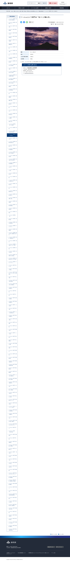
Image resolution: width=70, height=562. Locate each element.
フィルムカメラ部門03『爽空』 (13, 54)
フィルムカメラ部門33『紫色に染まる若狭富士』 (13, 19)
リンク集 (53, 552)
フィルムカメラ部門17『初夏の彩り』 (13, 103)
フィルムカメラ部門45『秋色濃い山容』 (13, 198)
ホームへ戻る (61, 534)
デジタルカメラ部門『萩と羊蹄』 (13, 277)
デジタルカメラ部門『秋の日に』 (13, 337)
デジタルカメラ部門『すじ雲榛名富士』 (13, 44)
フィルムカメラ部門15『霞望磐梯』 (13, 96)
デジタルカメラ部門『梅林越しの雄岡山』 (13, 445)
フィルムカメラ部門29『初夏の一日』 (13, 145)
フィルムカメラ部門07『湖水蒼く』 (13, 68)
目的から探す (22, 7)
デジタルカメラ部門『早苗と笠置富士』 (13, 414)
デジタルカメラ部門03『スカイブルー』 (13, 226)
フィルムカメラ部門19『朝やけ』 (13, 110)
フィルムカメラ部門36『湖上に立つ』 (13, 166)
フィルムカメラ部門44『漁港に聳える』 (13, 195)
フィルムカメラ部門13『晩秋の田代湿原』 (13, 89)
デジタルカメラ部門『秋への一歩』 (13, 266)
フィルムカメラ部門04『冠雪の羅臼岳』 (13, 58)
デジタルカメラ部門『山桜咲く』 (13, 354)
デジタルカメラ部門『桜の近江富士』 (13, 519)
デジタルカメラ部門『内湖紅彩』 (13, 435)
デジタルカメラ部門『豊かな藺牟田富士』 (13, 529)
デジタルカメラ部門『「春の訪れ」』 (13, 452)
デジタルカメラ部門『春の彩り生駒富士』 (13, 477)
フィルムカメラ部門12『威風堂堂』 (13, 86)
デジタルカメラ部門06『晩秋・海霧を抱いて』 (13, 238)
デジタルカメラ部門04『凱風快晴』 (13, 230)
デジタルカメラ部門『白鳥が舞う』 (13, 319)
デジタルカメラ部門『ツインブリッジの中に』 (13, 407)
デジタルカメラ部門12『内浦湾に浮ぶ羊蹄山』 (13, 255)
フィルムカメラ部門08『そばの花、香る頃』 (13, 72)
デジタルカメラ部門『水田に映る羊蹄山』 (13, 281)
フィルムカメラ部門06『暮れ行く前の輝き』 (13, 65)
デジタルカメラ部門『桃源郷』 (13, 470)
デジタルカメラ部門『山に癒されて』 (13, 449)
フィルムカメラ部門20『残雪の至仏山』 (13, 114)
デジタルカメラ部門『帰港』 (12, 438)
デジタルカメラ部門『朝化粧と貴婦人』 (13, 526)
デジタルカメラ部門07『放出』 (13, 241)
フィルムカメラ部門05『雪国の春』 (13, 61)
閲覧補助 (62, 2)
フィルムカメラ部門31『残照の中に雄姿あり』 (13, 152)
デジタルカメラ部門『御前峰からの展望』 (13, 389)
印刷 (53, 24)
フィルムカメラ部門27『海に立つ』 (13, 138)
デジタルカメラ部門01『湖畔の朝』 (13, 219)
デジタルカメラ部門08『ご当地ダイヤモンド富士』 (13, 245)
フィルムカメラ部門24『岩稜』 (13, 128)
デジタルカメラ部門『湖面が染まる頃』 (13, 508)
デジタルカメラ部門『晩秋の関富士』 (13, 515)
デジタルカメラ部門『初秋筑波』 (13, 347)
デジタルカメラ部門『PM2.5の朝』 (12, 431)
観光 (22, 11)
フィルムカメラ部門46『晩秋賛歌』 (13, 202)
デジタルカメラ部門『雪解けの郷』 (13, 344)
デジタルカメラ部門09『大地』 (13, 248)
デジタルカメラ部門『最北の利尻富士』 (13, 302)
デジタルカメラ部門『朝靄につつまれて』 (13, 522)
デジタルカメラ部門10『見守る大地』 (13, 252)
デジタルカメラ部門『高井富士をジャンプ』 (13, 400)
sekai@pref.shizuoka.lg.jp (29, 73)
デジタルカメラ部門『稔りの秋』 (13, 309)
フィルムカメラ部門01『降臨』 (13, 47)
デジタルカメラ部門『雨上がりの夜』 (13, 396)
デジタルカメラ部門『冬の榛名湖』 (13, 372)
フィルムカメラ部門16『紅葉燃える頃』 (13, 100)
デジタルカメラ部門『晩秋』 (12, 291)
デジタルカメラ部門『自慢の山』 (13, 417)
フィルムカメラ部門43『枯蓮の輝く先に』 (13, 191)
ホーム (8, 7)
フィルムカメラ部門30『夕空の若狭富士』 (13, 149)
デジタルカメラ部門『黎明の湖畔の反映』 (13, 365)
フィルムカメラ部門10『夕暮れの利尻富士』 (13, 79)
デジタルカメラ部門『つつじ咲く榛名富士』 (13, 375)
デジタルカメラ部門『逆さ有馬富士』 (13, 442)
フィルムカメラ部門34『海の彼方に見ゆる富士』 (13, 159)
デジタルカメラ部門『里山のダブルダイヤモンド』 (13, 473)
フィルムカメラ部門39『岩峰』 (13, 177)
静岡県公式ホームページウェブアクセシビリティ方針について (39, 552)
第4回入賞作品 (41, 11)
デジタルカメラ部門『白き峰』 (13, 326)
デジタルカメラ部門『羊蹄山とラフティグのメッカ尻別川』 (13, 273)
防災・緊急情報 (53, 3)
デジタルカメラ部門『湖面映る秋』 (13, 358)
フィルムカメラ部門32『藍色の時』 (13, 156)
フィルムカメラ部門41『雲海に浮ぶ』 (13, 184)
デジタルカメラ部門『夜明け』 (13, 351)
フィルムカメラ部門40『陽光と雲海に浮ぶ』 (13, 180)
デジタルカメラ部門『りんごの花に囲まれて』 (13, 312)
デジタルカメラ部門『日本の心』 (13, 491)
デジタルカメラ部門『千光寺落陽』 (13, 40)
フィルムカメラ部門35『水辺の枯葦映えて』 (13, 163)
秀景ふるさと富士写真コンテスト (32, 11)
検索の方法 (44, 3)
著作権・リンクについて (11, 552)
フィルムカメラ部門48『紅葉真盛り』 (13, 209)
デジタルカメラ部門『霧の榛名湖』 (13, 368)
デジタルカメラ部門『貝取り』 (13, 487)
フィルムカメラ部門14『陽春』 (13, 93)
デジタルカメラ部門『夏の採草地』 (13, 30)
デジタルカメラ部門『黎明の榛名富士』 (13, 361)
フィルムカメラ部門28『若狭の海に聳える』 (13, 142)
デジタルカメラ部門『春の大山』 (13, 459)
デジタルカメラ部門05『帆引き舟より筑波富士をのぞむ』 (13, 233)
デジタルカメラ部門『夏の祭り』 (13, 498)
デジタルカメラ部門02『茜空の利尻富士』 (13, 223)
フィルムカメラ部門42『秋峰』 (13, 188)
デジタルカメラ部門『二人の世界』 (13, 305)
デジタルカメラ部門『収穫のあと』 (13, 330)
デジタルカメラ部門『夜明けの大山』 (13, 463)
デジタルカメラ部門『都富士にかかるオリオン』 (13, 424)
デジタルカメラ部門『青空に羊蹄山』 (13, 269)
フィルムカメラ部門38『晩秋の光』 (13, 174)
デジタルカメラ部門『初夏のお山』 (13, 33)
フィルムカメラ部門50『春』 (12, 216)
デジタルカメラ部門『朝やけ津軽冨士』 (13, 316)
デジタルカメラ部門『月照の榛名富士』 (13, 382)
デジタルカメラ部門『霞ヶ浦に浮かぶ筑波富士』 (13, 505)
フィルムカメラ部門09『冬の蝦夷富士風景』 (13, 75)
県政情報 (62, 7)
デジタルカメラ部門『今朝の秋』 (13, 26)
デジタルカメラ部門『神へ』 (12, 428)
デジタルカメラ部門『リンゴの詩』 (13, 333)
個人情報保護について (22, 552)
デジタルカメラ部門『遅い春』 (13, 512)
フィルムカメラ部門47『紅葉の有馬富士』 (13, 205)
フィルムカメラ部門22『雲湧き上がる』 (13, 121)
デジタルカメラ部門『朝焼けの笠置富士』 (13, 410)
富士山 (25, 11)
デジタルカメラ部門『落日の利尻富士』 (13, 288)
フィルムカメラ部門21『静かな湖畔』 (13, 117)
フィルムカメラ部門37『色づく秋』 (13, 170)
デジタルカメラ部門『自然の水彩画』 (13, 298)
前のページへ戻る (54, 534)
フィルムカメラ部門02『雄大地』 (13, 51)
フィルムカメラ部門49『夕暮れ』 (13, 212)
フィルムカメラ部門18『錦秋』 (13, 107)
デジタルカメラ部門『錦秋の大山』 (13, 456)
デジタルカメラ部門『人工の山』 (13, 386)
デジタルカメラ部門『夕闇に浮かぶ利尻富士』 (13, 284)
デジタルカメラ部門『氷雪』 (12, 295)
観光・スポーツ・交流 (17, 11)
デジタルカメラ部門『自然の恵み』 (13, 403)
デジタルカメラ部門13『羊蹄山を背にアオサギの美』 (13, 259)
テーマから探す (35, 7)
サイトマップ (9, 553)
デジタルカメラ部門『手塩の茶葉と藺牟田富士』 (13, 494)
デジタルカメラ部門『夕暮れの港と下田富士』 (13, 421)
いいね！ (32, 22)
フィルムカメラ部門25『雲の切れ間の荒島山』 (13, 131)
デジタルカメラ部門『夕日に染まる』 (13, 393)
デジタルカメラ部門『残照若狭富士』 (13, 37)
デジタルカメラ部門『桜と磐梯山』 (13, 340)
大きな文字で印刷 (60, 24)
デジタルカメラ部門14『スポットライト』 (13, 262)
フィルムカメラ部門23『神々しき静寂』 (12, 124)
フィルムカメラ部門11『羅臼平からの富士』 (13, 82)
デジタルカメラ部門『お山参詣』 (13, 323)
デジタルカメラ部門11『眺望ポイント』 (13, 23)
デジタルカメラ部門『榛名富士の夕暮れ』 (13, 379)
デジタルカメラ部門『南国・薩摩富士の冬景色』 (12, 480)
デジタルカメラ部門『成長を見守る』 (13, 466)
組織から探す (48, 7)
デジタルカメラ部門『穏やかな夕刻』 (13, 501)
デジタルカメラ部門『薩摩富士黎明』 (13, 484)
